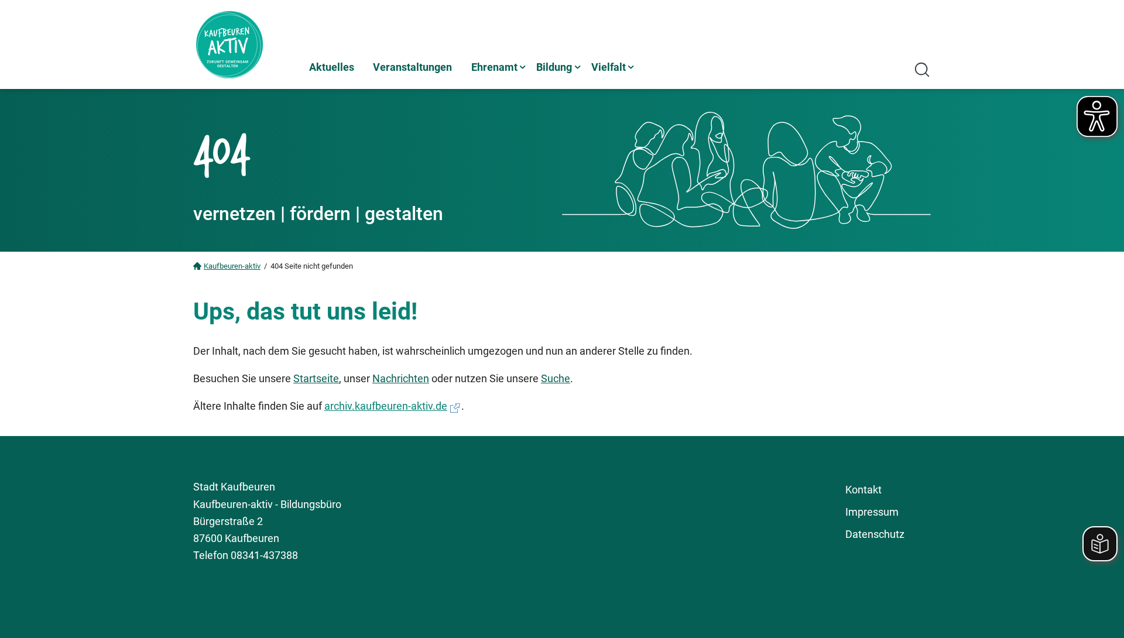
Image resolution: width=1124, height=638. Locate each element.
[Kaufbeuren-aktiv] (246, 44)
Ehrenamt (494, 67)
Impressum (872, 512)
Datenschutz (874, 534)
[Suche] (922, 69)
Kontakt (863, 489)
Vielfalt (608, 67)
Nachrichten (400, 378)
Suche (555, 378)
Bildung (554, 67)
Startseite (316, 378)
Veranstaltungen (412, 67)
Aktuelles (331, 67)
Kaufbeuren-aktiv (232, 266)
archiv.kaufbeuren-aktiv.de (385, 406)
